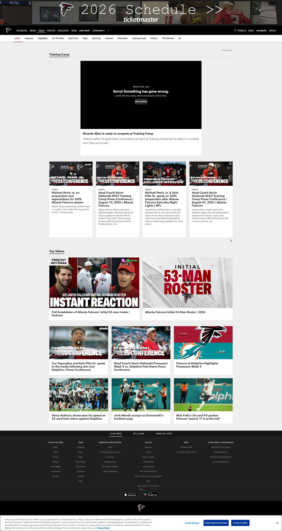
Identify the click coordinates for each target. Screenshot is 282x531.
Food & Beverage (110, 471)
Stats (80, 457)
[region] (141, 523)
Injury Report (80, 462)
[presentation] (231, 241)
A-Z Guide (110, 457)
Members (148, 447)
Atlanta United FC (221, 452)
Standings (81, 471)
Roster (80, 452)
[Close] (277, 523)
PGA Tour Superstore (221, 462)
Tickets (148, 452)
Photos (55, 457)
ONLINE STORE (186, 447)
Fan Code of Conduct (110, 466)
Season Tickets (148, 457)
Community (55, 471)
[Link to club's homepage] (8, 30)
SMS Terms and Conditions (148, 486)
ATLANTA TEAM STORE (186, 452)
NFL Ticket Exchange (148, 471)
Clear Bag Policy (110, 462)
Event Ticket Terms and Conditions (148, 476)
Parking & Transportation (110, 452)
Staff (80, 481)
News (55, 447)
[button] (141, 101)
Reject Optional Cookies (216, 523)
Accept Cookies (240, 523)
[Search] (235, 30)
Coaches (80, 476)
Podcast (55, 462)
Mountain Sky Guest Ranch (221, 457)
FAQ (148, 481)
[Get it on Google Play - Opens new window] (150, 496)
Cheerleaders (56, 466)
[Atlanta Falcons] (141, 508)
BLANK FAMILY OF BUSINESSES (221, 442)
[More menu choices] (108, 30)
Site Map (55, 476)
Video (55, 452)
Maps (110, 447)
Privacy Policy (103, 528)
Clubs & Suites (148, 466)
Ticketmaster (148, 462)
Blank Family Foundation (221, 447)
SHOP (186, 442)
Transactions (80, 466)
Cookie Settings (192, 523)
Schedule (80, 447)
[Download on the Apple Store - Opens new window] (130, 494)
